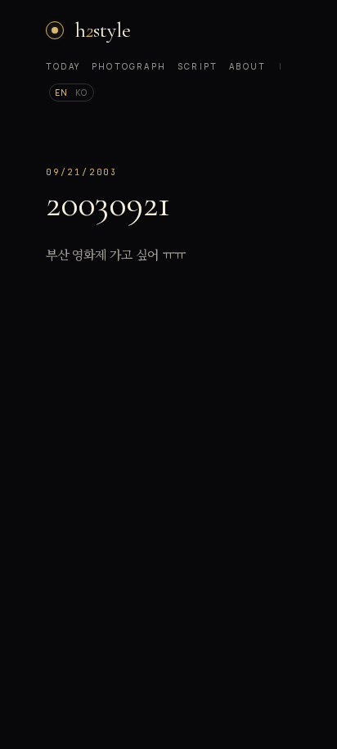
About (247, 66)
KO (81, 92)
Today (63, 66)
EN (62, 92)
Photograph (129, 66)
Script (197, 66)
